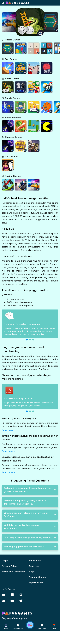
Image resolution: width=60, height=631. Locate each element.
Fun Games (11, 59)
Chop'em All (20, 128)
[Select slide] (27, 340)
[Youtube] (13, 601)
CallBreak (7, 168)
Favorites (42, 628)
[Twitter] (22, 601)
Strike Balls (20, 147)
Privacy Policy (9, 566)
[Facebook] (13, 594)
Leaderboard (18, 628)
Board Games (12, 78)
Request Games (37, 577)
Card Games (11, 156)
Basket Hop (46, 108)
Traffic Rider (20, 186)
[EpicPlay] (17, 2)
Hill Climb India (7, 185)
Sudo (46, 51)
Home (6, 628)
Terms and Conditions (13, 571)
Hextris (7, 51)
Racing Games (13, 175)
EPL (7, 110)
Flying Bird (33, 128)
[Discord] (5, 594)
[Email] (5, 601)
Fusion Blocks (21, 50)
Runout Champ (33, 108)
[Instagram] (22, 594)
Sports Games (12, 98)
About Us (34, 566)
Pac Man (47, 128)
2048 (33, 51)
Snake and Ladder (7, 88)
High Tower (34, 69)
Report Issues (36, 582)
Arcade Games (13, 117)
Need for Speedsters (33, 186)
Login (54, 628)
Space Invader (7, 128)
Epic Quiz (20, 69)
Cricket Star (20, 108)
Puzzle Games (12, 39)
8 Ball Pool (46, 89)
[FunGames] (17, 613)
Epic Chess (20, 89)
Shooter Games (13, 137)
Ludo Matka (34, 89)
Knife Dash (7, 69)
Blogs (31, 571)
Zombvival (33, 149)
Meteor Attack (46, 69)
